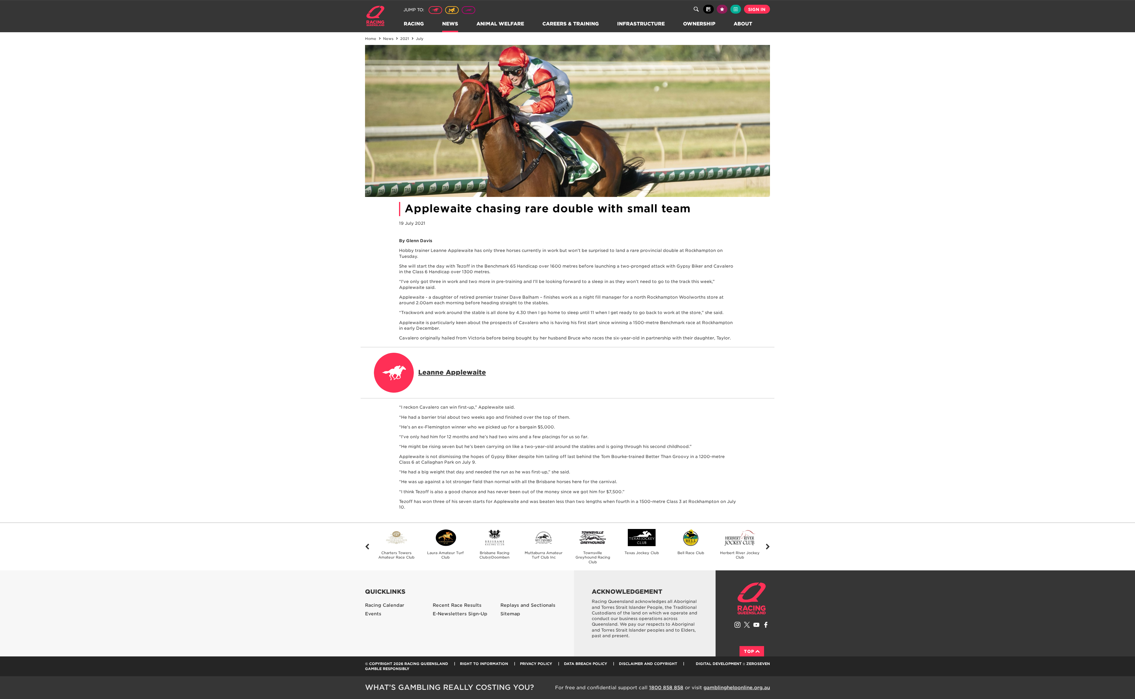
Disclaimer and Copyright (648, 663)
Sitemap (510, 614)
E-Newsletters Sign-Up (460, 614)
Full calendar (735, 9)
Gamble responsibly (387, 668)
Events (373, 614)
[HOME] (377, 16)
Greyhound (468, 10)
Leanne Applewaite (452, 372)
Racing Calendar (384, 605)
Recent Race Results (457, 605)
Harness (452, 10)
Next (767, 547)
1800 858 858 (666, 687)
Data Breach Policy (585, 663)
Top (749, 651)
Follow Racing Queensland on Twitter (747, 625)
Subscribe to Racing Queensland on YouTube (756, 625)
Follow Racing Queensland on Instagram (737, 625)
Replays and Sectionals (527, 605)
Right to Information (484, 663)
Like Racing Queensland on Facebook (766, 625)
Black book (708, 9)
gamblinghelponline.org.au (736, 687)
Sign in (757, 9)
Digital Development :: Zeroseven (733, 663)
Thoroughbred (435, 10)
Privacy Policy (536, 663)
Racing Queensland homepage (751, 598)
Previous (367, 547)
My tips (722, 9)
